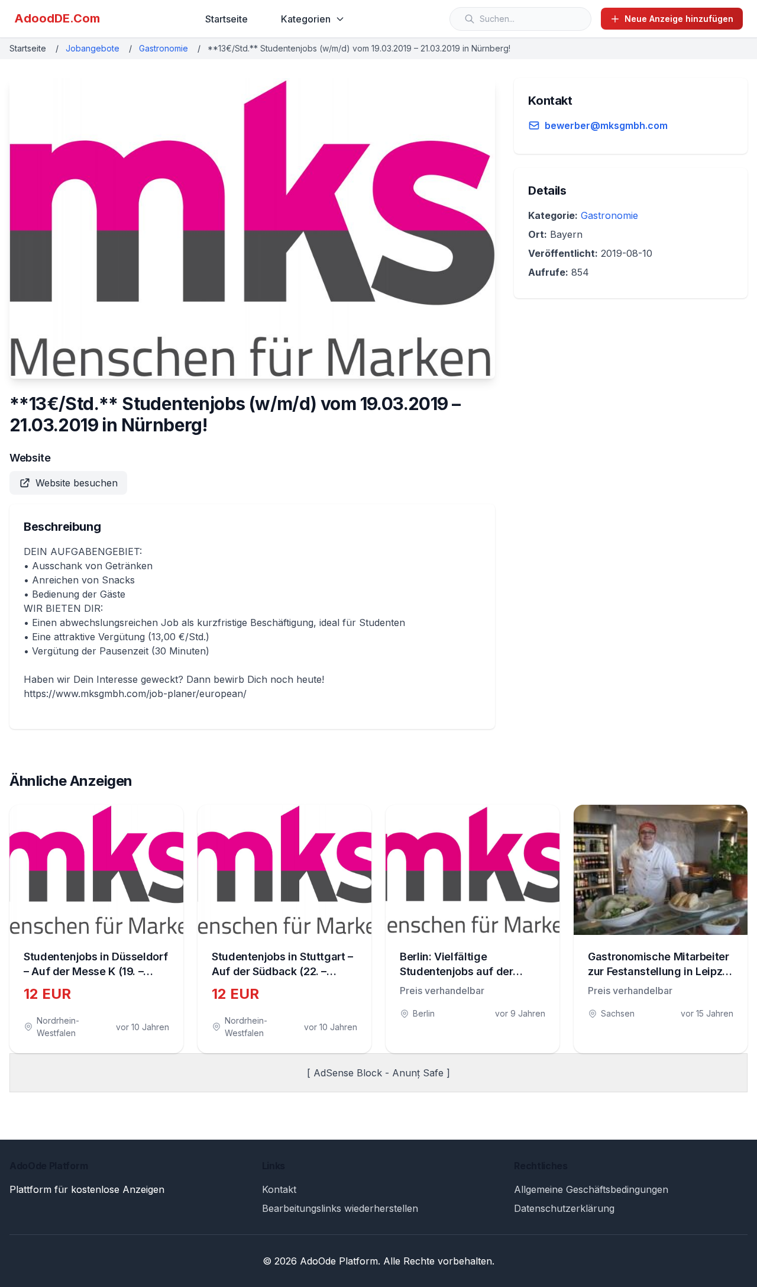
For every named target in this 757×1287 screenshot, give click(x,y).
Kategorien (306, 19)
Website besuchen (76, 483)
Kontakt (279, 1189)
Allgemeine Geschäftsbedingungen (591, 1189)
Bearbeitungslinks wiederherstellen (340, 1208)
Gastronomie (163, 48)
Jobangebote (92, 48)
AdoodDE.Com (57, 18)
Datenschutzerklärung (564, 1208)
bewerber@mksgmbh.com (606, 125)
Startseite (226, 19)
